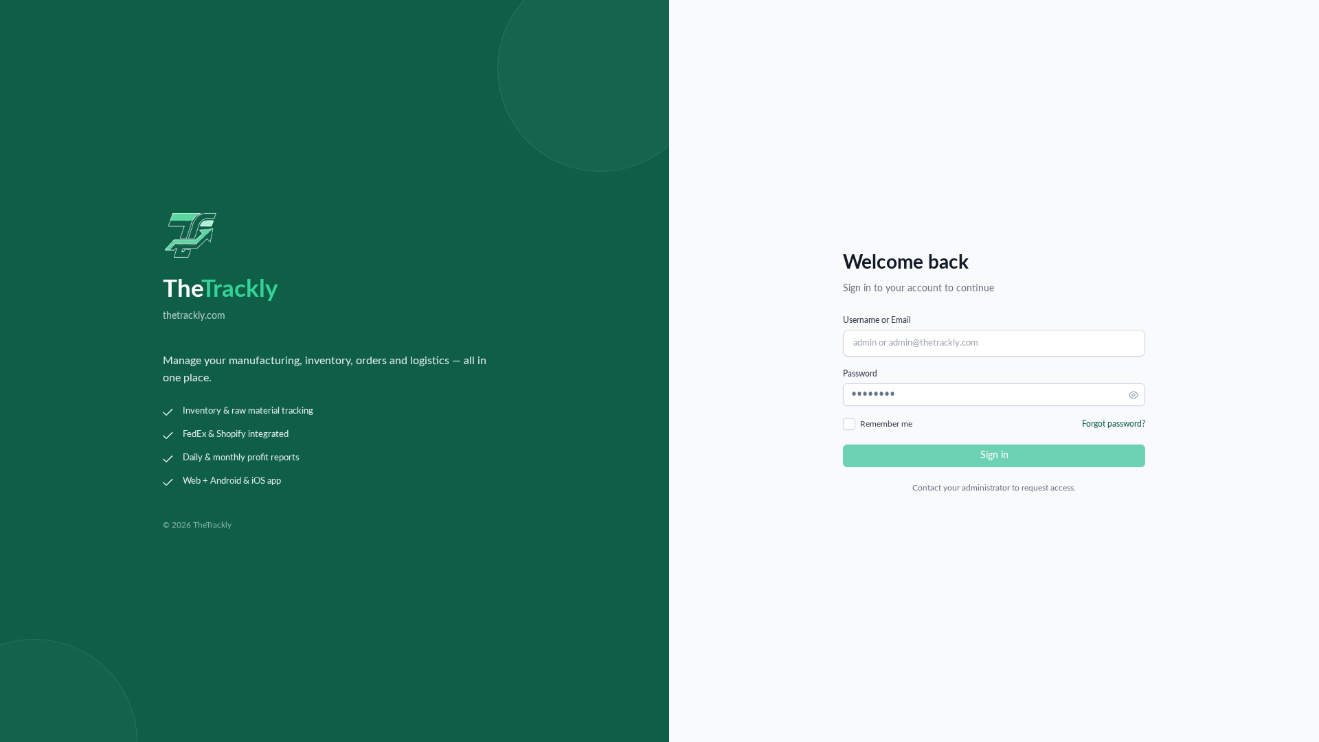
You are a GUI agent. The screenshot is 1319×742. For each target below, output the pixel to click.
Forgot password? (1113, 424)
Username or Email (877, 320)
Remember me (886, 424)
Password (860, 374)
